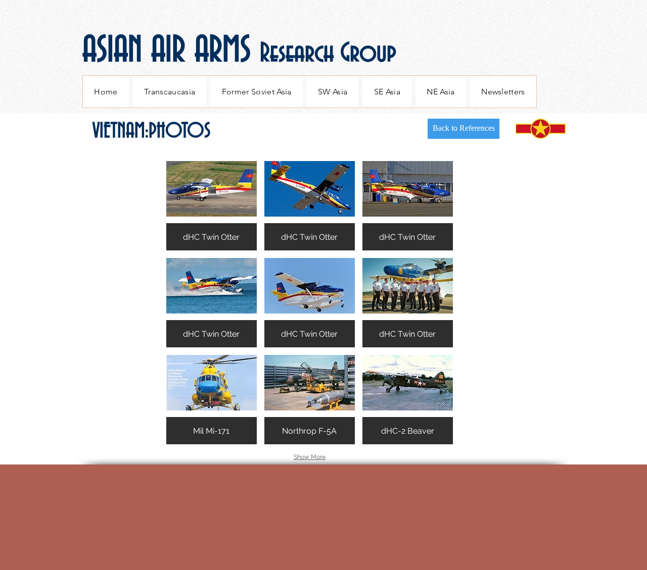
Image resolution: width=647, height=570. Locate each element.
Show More (310, 456)
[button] (211, 205)
